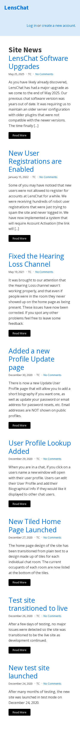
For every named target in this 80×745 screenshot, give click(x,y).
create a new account (58, 25)
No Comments (44, 74)
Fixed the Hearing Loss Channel (36, 260)
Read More (19, 135)
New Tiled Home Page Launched (35, 525)
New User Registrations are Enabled (35, 161)
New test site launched (29, 672)
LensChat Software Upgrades (38, 62)
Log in (31, 25)
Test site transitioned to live (38, 604)
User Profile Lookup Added (40, 447)
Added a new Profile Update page (31, 359)
